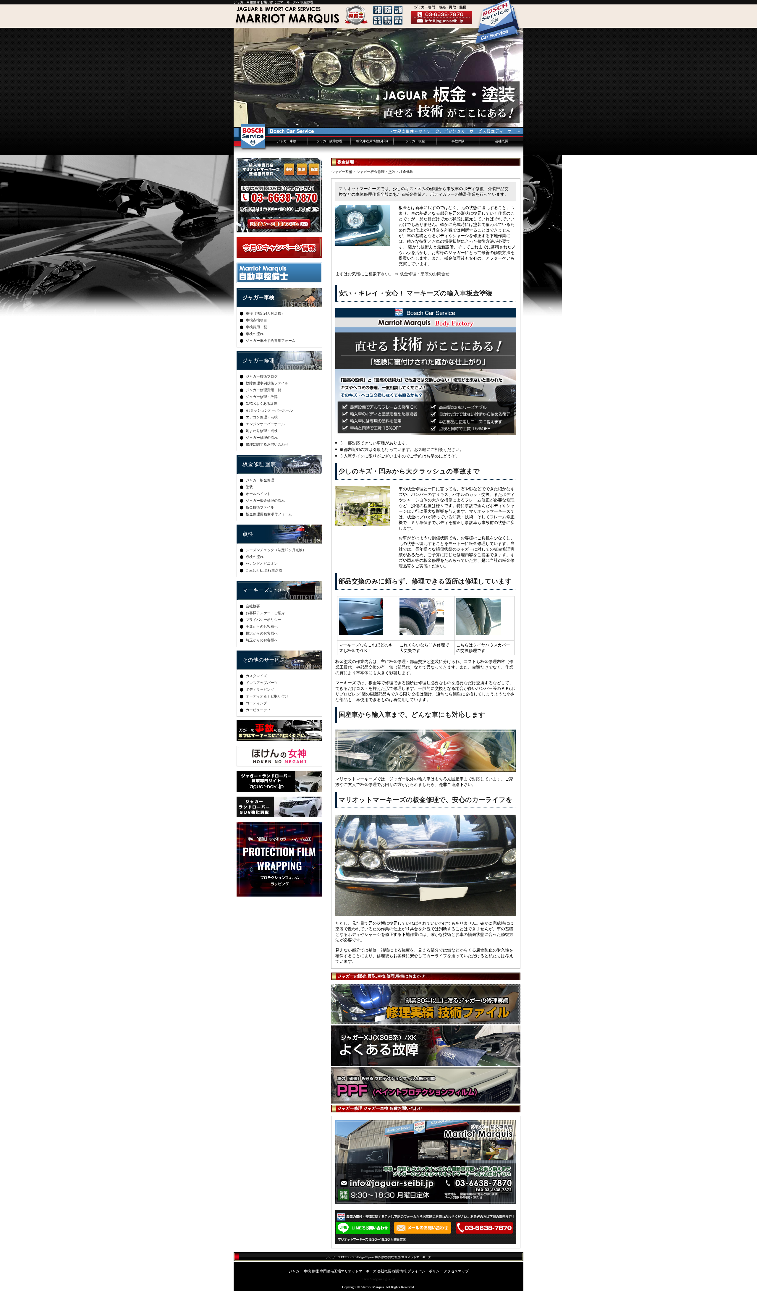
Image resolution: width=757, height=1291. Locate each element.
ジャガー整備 (341, 172)
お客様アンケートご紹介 (265, 613)
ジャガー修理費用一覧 (263, 390)
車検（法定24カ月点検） (265, 313)
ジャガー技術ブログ (262, 376)
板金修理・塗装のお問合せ (424, 273)
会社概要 (501, 141)
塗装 (249, 487)
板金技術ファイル (260, 507)
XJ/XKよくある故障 (261, 404)
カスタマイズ (256, 676)
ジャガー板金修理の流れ (265, 501)
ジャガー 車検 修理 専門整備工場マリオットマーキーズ (332, 1271)
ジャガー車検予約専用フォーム (270, 341)
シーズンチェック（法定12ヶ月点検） (276, 550)
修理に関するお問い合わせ (267, 444)
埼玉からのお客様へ (262, 640)
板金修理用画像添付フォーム (269, 514)
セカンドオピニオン (262, 564)
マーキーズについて (266, 590)
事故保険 (458, 141)
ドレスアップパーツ (262, 683)
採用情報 (399, 1271)
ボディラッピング (260, 689)
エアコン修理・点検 (262, 417)
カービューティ (258, 710)
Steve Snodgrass (372, 1279)
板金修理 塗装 (259, 464)
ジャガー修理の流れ (262, 438)
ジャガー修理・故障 (262, 397)
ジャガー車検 (286, 141)
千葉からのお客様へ (262, 627)
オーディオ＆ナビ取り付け (267, 696)
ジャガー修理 (258, 360)
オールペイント (258, 494)
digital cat (389, 1279)
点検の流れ (254, 557)
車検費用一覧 (256, 327)
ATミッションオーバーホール (269, 410)
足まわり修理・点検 (262, 431)
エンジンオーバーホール (265, 424)
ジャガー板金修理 (260, 480)
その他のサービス (263, 660)
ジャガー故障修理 (329, 141)
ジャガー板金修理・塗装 (375, 172)
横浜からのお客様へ (262, 633)
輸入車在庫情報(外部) (372, 141)
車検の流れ (254, 334)
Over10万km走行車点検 (264, 570)
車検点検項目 (256, 320)
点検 (247, 534)
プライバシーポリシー (263, 620)
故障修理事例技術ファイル (267, 383)
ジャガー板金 (415, 141)
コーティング (256, 703)
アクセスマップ (456, 1271)
